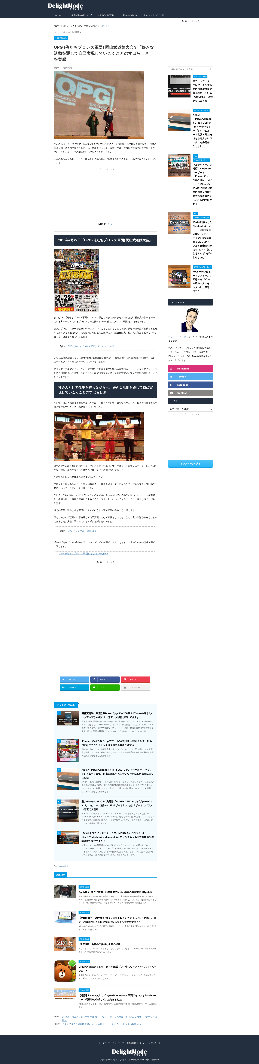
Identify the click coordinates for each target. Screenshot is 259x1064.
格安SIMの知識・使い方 (81, 15)
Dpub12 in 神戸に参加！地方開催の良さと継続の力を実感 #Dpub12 (115, 892)
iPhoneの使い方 (130, 15)
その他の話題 (62, 866)
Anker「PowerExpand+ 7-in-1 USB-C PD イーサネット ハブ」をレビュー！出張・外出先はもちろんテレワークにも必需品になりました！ (117, 773)
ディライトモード (177, 337)
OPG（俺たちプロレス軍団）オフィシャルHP (91, 346)
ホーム (58, 15)
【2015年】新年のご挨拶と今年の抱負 (99, 944)
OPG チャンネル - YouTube (82, 530)
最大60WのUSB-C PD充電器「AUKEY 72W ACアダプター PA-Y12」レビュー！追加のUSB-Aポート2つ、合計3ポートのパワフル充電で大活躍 (117, 805)
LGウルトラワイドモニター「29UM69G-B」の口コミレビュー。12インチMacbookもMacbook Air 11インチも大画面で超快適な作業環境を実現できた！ (118, 837)
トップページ (104, 1043)
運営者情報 (131, 1043)
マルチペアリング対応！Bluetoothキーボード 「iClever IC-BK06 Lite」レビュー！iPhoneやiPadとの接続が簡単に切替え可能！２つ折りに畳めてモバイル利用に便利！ (202, 184)
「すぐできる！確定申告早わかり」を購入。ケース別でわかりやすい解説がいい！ (103, 1024)
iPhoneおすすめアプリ (154, 15)
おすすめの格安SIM (106, 15)
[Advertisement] (105, 192)
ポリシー (106, 26)
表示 (110, 224)
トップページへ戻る (190, 463)
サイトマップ (118, 1043)
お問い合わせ (154, 1043)
